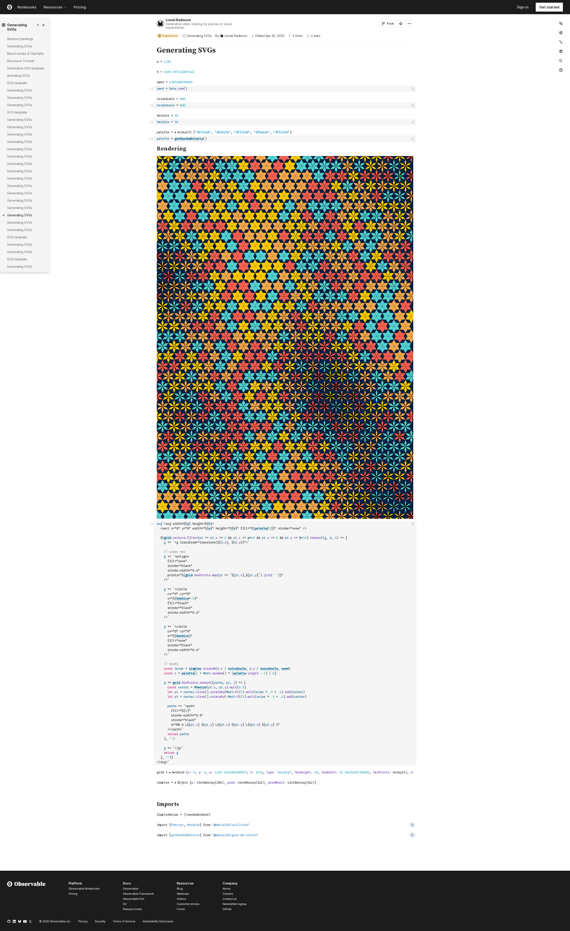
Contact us (230, 899)
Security (100, 921)
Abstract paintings (20, 39)
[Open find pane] (561, 61)
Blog (180, 888)
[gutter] (77, 50)
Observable (130, 888)
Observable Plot (133, 899)
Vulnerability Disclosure (157, 921)
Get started (549, 7)
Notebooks (27, 7)
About (226, 888)
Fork (390, 23)
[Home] (26, 897)
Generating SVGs (199, 36)
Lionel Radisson (178, 20)
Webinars (183, 893)
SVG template (17, 83)
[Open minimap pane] (561, 42)
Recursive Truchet (20, 61)
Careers (228, 893)
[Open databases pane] (561, 33)
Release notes (132, 909)
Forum (181, 909)
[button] (151, 44)
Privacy (83, 921)
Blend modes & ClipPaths (25, 53)
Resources (53, 7)
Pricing (80, 7)
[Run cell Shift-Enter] (413, 88)
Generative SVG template (25, 68)
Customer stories (188, 904)
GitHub (227, 909)
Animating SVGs (18, 75)
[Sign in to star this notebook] (401, 23)
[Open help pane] (561, 70)
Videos (181, 899)
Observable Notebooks (84, 888)
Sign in (523, 7)
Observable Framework (138, 893)
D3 (125, 904)
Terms (124, 921)
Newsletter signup (235, 904)
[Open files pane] (561, 23)
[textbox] (285, 88)
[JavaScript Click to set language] (151, 88)
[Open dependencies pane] (561, 51)
